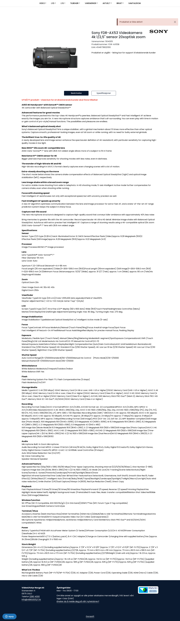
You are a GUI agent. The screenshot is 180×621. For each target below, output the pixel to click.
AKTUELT (106, 3)
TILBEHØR (74, 3)
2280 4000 (35, 596)
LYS (62, 3)
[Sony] (154, 31)
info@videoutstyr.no (31, 599)
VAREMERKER (90, 3)
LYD (52, 3)
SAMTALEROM (134, 3)
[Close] (175, 22)
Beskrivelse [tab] (76, 93)
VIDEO (42, 3)
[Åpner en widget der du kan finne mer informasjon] (9, 617)
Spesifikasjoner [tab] (104, 93)
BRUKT (119, 3)
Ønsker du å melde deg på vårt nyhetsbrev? (78, 601)
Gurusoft (90, 616)
